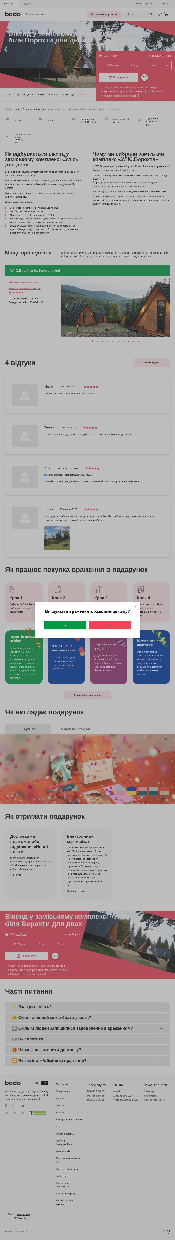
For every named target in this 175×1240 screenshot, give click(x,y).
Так (65, 625)
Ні (110, 625)
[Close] (135, 606)
